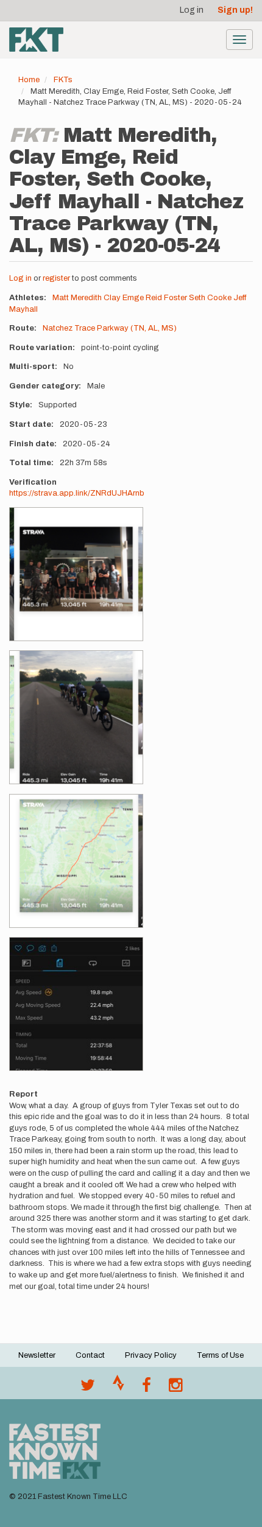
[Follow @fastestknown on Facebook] (146, 1388)
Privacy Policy (151, 1355)
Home (29, 79)
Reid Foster (166, 297)
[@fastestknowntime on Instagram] (175, 1388)
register (56, 278)
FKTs (63, 79)
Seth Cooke (210, 297)
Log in (192, 10)
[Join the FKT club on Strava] (118, 1388)
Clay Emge (124, 297)
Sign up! (235, 10)
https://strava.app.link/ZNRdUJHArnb (76, 493)
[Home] (36, 39)
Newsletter (36, 1355)
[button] (76, 574)
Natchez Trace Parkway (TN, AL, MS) (110, 328)
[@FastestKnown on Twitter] (87, 1388)
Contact (90, 1355)
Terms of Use (220, 1355)
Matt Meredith (77, 297)
